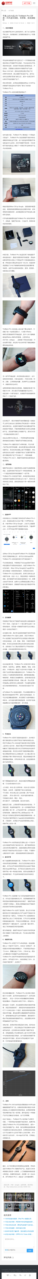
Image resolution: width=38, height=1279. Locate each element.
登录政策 (19, 1271)
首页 (4, 10)
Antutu (5, 23)
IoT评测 (11, 10)
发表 (29, 1251)
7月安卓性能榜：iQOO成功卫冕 (15, 1228)
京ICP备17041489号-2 (28, 1271)
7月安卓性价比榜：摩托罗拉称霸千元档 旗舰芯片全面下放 (19, 1225)
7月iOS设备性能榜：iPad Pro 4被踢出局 (18, 1219)
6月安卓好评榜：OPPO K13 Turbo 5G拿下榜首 (19, 1234)
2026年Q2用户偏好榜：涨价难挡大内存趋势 (19, 1231)
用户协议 (13, 1271)
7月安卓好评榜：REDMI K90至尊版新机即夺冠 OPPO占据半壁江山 (19, 1222)
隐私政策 (7, 1271)
